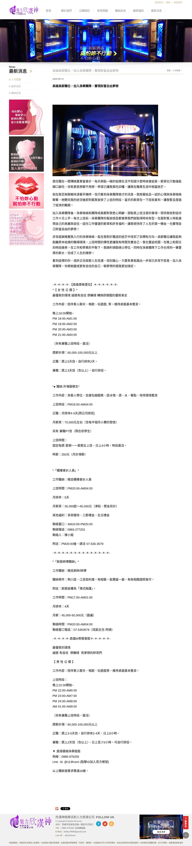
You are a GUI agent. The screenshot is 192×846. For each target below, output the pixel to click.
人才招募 (16, 79)
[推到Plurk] (56, 808)
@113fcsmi (70, 835)
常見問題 (102, 10)
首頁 (48, 10)
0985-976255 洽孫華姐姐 (73, 828)
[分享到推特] (105, 823)
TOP (186, 835)
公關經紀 (84, 10)
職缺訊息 (120, 10)
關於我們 (66, 10)
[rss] (111, 823)
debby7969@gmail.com (75, 831)
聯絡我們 (178, 2)
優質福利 (138, 10)
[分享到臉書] (98, 823)
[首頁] (24, 9)
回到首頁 (159, 2)
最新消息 (156, 10)
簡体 (168, 2)
